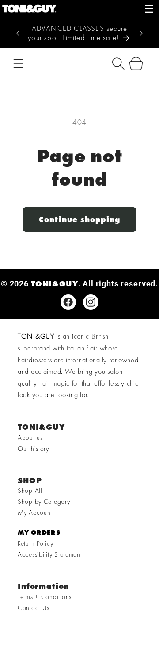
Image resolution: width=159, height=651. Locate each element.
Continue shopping (79, 219)
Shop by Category (44, 501)
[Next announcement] (141, 33)
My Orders (39, 532)
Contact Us (33, 607)
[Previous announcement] (17, 33)
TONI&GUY (54, 284)
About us (30, 437)
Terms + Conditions (45, 596)
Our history (33, 448)
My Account (35, 512)
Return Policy (35, 543)
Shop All (30, 490)
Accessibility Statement (50, 554)
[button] (19, 63)
